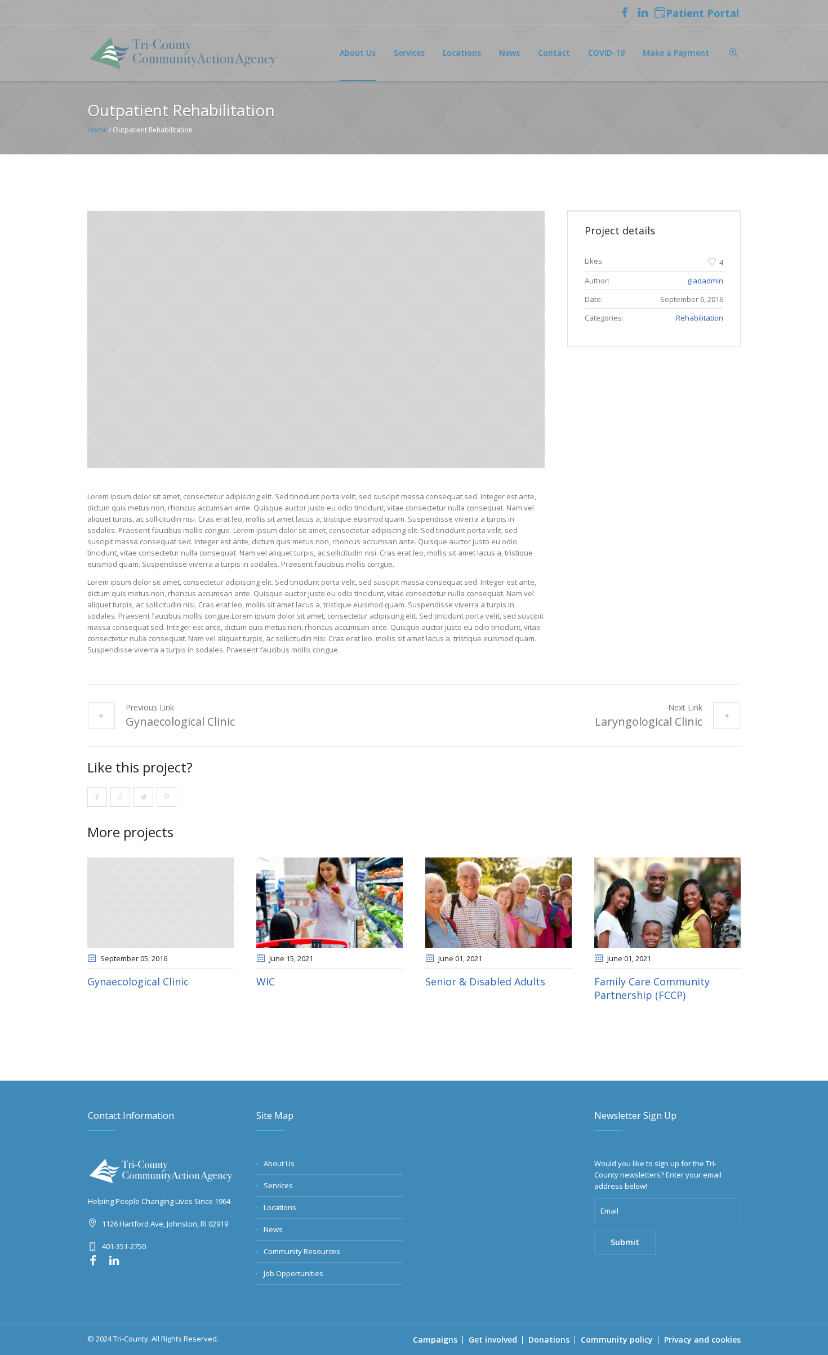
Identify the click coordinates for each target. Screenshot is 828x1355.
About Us (279, 1163)
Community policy (617, 1339)
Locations (280, 1207)
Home (97, 130)
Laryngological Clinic (648, 721)
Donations (548, 1339)
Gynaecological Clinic (180, 721)
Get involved (493, 1339)
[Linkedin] (642, 12)
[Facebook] (624, 12)
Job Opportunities (293, 1273)
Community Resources (302, 1251)
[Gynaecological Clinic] (160, 903)
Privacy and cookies (702, 1339)
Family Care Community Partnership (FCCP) (652, 988)
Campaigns (435, 1339)
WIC (265, 981)
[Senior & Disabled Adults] (498, 903)
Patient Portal (702, 13)
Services (278, 1185)
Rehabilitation (699, 318)
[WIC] (329, 903)
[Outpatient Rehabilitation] (316, 339)
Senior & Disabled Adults (485, 981)
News (273, 1229)
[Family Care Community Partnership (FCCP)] (667, 903)
